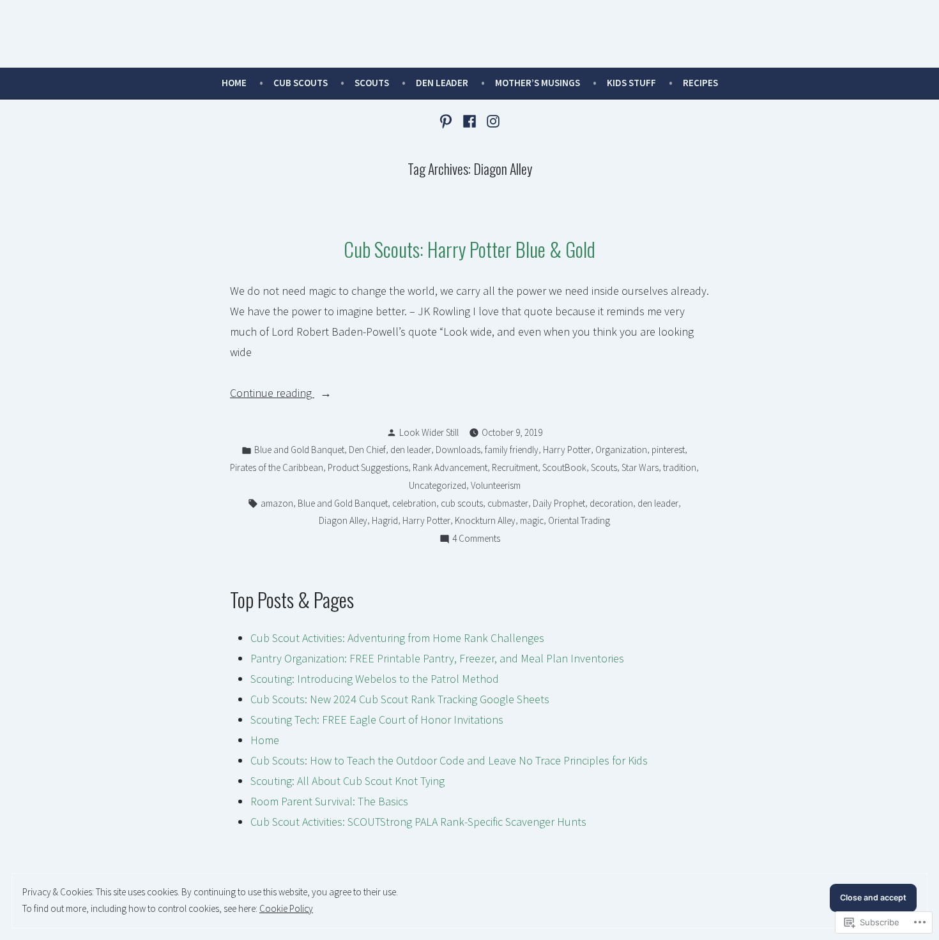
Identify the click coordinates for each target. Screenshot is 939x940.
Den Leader (442, 83)
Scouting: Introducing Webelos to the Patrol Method (374, 678)
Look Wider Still (429, 432)
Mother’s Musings (537, 83)
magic (532, 520)
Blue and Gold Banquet (299, 450)
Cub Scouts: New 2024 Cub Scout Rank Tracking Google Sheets (399, 699)
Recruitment (515, 467)
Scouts (372, 83)
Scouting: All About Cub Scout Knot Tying (347, 780)
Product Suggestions (368, 467)
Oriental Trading (579, 520)
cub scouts (462, 503)
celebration (414, 503)
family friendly (511, 450)
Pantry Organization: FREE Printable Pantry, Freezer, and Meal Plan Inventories (437, 658)
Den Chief (367, 450)
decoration (611, 503)
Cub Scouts (300, 83)
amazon (277, 503)
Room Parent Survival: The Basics (329, 801)
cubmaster (507, 503)
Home (234, 83)
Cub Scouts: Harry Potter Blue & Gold (469, 249)
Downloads (458, 450)
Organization (621, 450)
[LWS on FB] (470, 120)
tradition (679, 467)
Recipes (700, 83)
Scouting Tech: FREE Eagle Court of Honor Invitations (376, 719)
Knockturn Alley (485, 520)
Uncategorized (437, 485)
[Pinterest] (447, 120)
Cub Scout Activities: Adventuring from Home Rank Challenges (397, 637)
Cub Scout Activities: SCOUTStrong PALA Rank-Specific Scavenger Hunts (418, 821)
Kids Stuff (631, 83)
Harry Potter (567, 450)
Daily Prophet (559, 503)
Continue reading (272, 394)
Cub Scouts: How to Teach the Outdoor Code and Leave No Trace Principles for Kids (449, 760)
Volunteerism (496, 485)
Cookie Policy (286, 908)
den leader (410, 450)
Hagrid (385, 520)
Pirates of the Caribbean (276, 467)
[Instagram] (491, 120)
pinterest (668, 450)
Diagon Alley (343, 520)
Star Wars (640, 467)
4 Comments (476, 540)
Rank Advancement (450, 467)
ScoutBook (564, 467)
